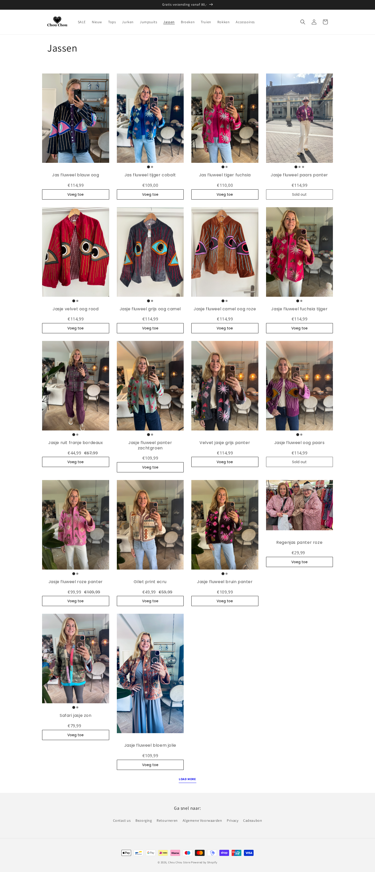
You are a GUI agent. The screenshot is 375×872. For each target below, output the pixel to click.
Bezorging (143, 820)
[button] (302, 22)
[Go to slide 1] (148, 167)
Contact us (122, 820)
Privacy (232, 820)
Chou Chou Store (179, 862)
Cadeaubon (252, 820)
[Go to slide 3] (303, 167)
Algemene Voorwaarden (202, 820)
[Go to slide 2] (152, 167)
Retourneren (167, 820)
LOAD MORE (187, 779)
